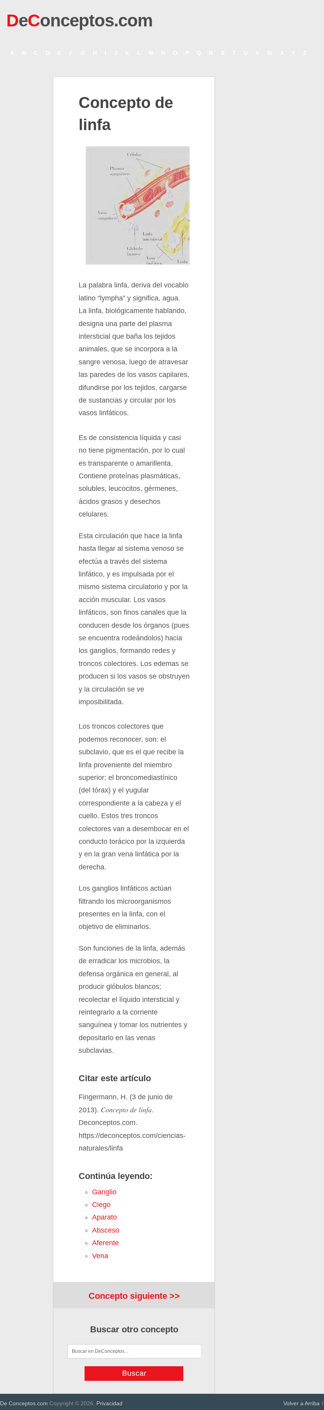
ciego (101, 1205)
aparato (104, 1217)
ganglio (104, 1192)
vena (100, 1256)
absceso (105, 1230)
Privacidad (109, 1403)
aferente (105, 1243)
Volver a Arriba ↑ (303, 1403)
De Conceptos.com (24, 1403)
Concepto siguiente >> (134, 1296)
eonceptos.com (79, 20)
